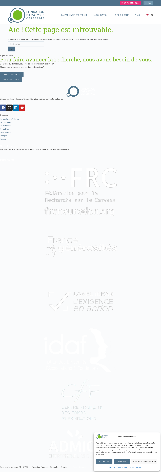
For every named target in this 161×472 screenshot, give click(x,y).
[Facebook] (3, 108)
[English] (147, 15)
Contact (148, 3)
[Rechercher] (152, 15)
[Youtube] (22, 108)
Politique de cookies (116, 467)
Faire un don (5, 132)
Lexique (3, 135)
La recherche (121, 15)
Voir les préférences (144, 461)
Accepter (104, 461)
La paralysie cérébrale (74, 15)
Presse (3, 139)
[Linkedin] (16, 108)
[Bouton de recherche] (11, 49)
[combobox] (26, 43)
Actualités (4, 129)
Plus (137, 15)
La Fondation (100, 15)
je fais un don (131, 3)
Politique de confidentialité (133, 467)
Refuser (122, 461)
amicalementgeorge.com (80, 467)
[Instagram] (9, 108)
